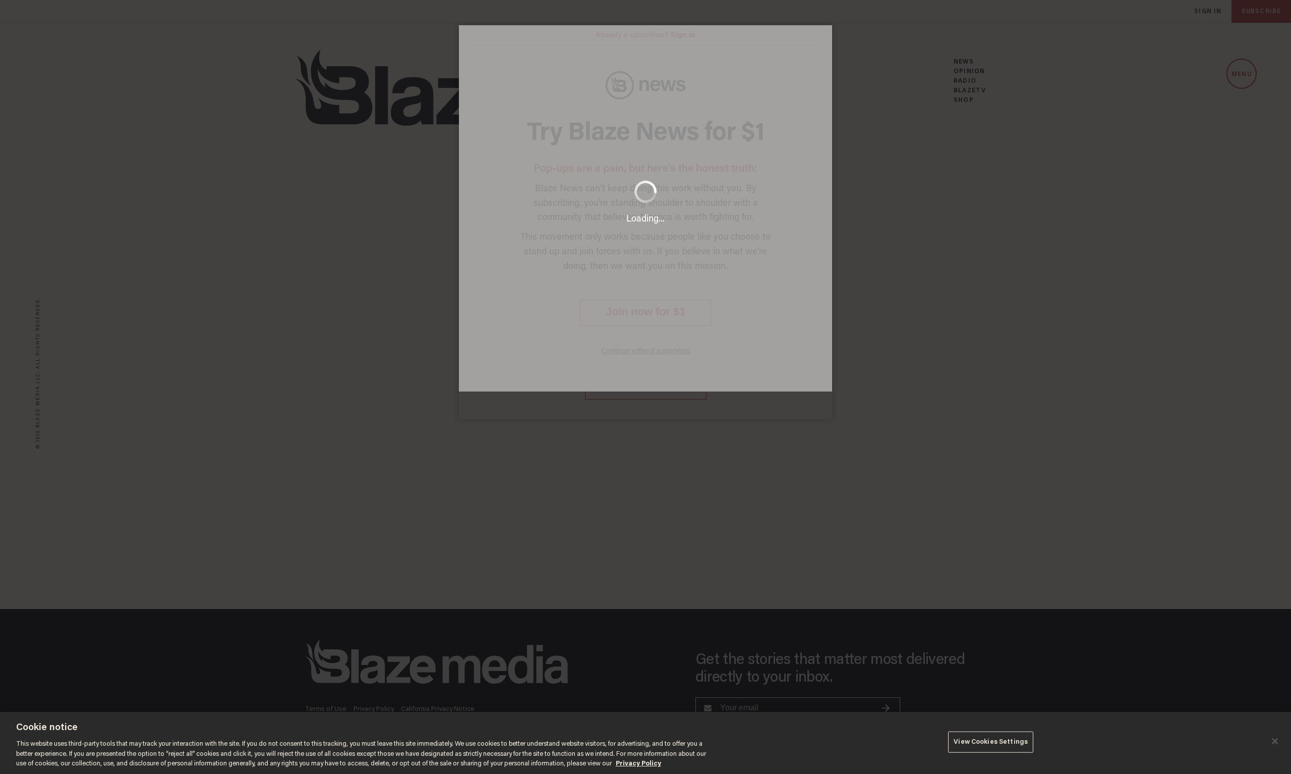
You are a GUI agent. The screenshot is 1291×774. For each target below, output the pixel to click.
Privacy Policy (638, 763)
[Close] (1275, 741)
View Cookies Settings (991, 742)
